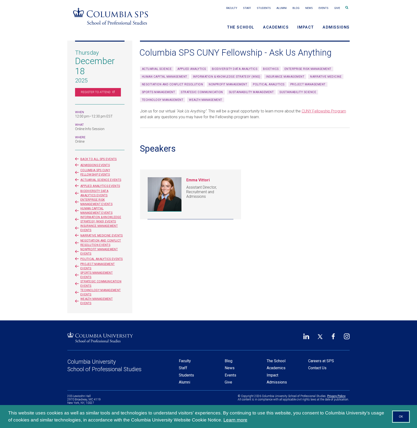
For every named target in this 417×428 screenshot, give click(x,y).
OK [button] (401, 416)
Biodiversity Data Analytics (234, 69)
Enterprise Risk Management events (96, 202)
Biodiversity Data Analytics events (94, 193)
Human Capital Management (164, 76)
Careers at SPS (321, 361)
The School (240, 27)
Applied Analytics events (100, 186)
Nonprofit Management (228, 84)
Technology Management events (100, 292)
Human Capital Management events (96, 210)
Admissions (336, 27)
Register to (96, 92)
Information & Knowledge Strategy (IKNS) (226, 76)
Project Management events (97, 266)
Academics (276, 27)
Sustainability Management (251, 92)
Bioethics (271, 69)
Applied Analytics (191, 69)
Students (264, 8)
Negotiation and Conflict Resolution (172, 84)
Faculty (231, 8)
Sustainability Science (297, 92)
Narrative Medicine (325, 76)
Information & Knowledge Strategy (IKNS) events (100, 219)
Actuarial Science (157, 69)
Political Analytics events (101, 259)
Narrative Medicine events (101, 235)
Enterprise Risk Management (308, 69)
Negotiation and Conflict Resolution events (100, 243)
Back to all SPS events (98, 159)
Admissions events (95, 165)
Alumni (282, 8)
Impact (305, 27)
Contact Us (317, 368)
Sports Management (158, 92)
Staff (247, 8)
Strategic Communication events (100, 284)
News (309, 8)
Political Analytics (269, 84)
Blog (295, 8)
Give (337, 8)
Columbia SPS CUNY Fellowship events (95, 172)
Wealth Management (205, 100)
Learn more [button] (235, 419)
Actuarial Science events (100, 180)
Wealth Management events (96, 301)
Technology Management (162, 100)
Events (323, 8)
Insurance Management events (99, 228)
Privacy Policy (336, 396)
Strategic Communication (202, 92)
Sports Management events (96, 275)
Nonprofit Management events (99, 251)
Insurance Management (285, 76)
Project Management (308, 84)
